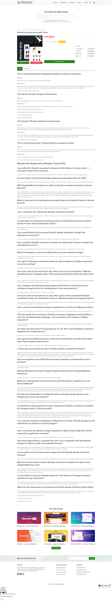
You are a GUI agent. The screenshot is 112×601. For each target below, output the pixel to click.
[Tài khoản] (94, 2)
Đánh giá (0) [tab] (26, 68)
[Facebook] (18, 574)
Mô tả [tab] (19, 68)
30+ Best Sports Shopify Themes (25, 115)
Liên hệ (86, 2)
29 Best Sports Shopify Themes (24, 117)
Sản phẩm (71, 2)
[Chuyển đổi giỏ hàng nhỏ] (91, 2)
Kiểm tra (91, 56)
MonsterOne (25, 29)
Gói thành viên (63, 2)
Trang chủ (55, 2)
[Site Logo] (24, 2)
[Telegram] (23, 574)
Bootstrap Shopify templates (30, 90)
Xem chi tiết (91, 48)
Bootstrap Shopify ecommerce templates (30, 160)
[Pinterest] (21, 574)
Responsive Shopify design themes (33, 109)
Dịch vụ (79, 2)
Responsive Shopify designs (28, 139)
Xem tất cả (56, 548)
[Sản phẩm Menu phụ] (74, 2)
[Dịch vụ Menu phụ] (81, 2)
